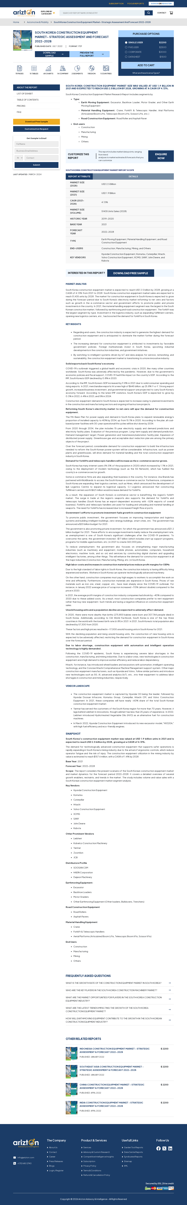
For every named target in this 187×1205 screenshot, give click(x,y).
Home (16, 22)
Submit (36, 165)
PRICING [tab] (21, 105)
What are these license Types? (146, 73)
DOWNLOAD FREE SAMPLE (130, 273)
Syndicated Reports (133, 1156)
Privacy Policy (89, 1166)
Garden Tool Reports (133, 1147)
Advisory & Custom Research (96, 1152)
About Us (53, 1147)
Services (87, 1147)
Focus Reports (135, 3)
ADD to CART (146, 65)
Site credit (168, 1183)
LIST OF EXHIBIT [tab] (25, 93)
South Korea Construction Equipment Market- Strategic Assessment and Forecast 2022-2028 (102, 22)
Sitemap (128, 1161)
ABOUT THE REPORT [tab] (27, 87)
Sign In (154, 3)
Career (52, 1156)
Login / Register (56, 1170)
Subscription (116, 3)
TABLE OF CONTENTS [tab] (28, 99)
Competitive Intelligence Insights (98, 1156)
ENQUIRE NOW (161, 156)
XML (126, 1166)
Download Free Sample (36, 121)
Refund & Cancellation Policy (96, 1175)
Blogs (51, 1166)
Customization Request (36, 129)
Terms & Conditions (92, 1170)
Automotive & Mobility (38, 22)
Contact (161, 13)
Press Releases (56, 1161)
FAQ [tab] (19, 112)
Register (167, 3)
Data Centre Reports (133, 1152)
